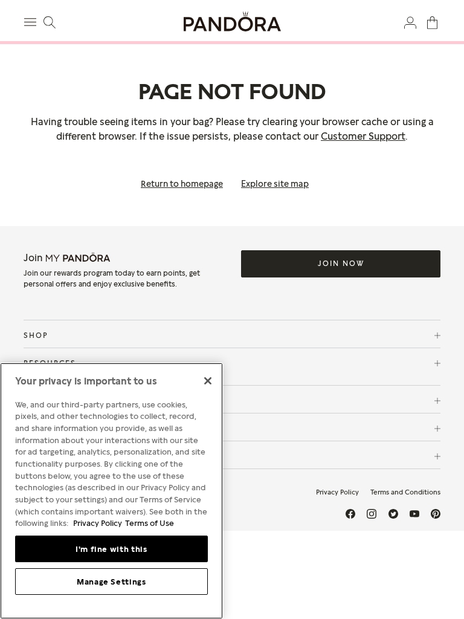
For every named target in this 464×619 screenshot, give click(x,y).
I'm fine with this (111, 549)
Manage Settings (111, 581)
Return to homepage (182, 183)
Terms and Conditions (405, 492)
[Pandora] (232, 21)
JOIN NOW (341, 263)
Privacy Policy (337, 492)
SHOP (36, 335)
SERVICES (45, 400)
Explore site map (275, 183)
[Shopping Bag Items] (432, 22)
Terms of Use (149, 523)
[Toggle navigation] (32, 20)
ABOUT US (46, 456)
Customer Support (363, 136)
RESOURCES (50, 363)
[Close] (208, 381)
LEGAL (38, 428)
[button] (410, 22)
